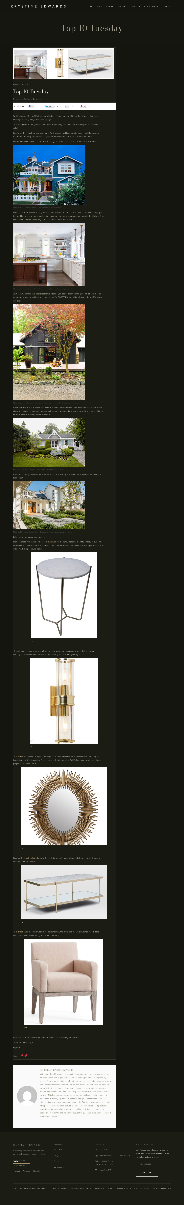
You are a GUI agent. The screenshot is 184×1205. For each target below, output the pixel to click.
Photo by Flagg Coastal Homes (24, 208)
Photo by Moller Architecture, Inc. (25, 532)
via (32, 641)
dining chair (23, 932)
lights (30, 651)
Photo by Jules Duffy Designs (24, 469)
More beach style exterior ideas (49, 208)
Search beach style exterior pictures (50, 469)
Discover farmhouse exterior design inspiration (57, 532)
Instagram (16, 1171)
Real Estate (58, 1149)
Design (56, 1155)
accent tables (47, 542)
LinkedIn (36, 1171)
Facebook (26, 1171)
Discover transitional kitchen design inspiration (56, 289)
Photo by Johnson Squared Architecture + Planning (32, 403)
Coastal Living (48, 141)
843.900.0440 (101, 1149)
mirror (20, 756)
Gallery (56, 1161)
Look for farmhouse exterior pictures (66, 403)
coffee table (31, 858)
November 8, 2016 (20, 84)
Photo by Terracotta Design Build (25, 289)
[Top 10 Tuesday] (27, 1096)
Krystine (38, 99)
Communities (59, 1167)
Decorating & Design (21, 99)
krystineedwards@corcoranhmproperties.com (112, 1155)
